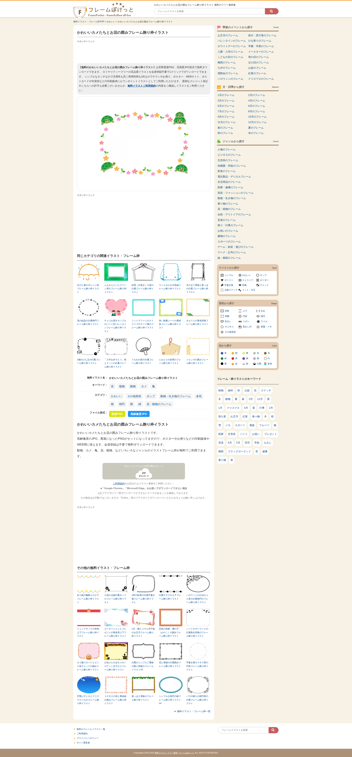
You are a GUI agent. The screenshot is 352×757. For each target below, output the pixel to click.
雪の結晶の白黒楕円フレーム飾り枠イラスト (88, 322)
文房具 (232, 434)
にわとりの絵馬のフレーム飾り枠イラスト (170, 361)
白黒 (259, 363)
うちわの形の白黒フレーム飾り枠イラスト (143, 361)
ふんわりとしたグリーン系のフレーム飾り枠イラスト (115, 289)
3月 (251, 399)
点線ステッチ (231, 290)
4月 (246, 407)
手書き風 (228, 285)
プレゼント (270, 434)
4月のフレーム (256, 100)
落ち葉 (222, 416)
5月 (238, 442)
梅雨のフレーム (227, 62)
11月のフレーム (227, 122)
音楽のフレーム (227, 219)
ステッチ (266, 390)
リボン (246, 321)
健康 (264, 451)
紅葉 (245, 416)
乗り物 (222, 460)
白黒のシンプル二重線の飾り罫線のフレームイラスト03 (143, 666)
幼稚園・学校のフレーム (232, 165)
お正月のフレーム (228, 35)
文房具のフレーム (228, 160)
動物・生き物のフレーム (175, 396)
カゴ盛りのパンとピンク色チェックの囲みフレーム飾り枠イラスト (88, 666)
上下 (245, 311)
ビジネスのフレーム (229, 154)
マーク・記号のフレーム (232, 252)
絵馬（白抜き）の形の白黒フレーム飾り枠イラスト (143, 289)
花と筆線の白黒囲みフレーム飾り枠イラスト (170, 664)
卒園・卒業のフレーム (261, 46)
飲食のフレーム (227, 171)
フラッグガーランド (239, 451)
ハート (244, 434)
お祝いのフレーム (228, 230)
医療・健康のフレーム (230, 187)
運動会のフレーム (228, 73)
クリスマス (233, 407)
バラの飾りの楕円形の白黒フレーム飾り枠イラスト (197, 700)
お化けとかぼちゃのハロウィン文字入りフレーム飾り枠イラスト (115, 666)
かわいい (111, 21)
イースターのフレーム (261, 51)
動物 (133, 386)
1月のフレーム (226, 95)
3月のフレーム (226, 100)
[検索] (271, 11)
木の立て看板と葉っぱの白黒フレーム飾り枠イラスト (197, 289)
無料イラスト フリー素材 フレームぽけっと (174, 753)
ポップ (151, 396)
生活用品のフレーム (229, 181)
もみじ (268, 442)
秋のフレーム (225, 132)
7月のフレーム (226, 111)
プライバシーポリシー (88, 738)
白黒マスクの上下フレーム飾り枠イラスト (170, 597)
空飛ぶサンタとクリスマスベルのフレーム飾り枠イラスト (88, 700)
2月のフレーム (256, 95)
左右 (263, 311)
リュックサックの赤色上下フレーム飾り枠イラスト (88, 632)
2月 (271, 407)
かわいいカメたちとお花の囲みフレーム (144, 466)
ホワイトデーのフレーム (232, 46)
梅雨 (220, 451)
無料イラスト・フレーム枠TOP (88, 21)
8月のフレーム (256, 111)
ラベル (264, 321)
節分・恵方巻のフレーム (262, 35)
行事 (262, 407)
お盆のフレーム (257, 67)
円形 (245, 316)
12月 (260, 399)
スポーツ (240, 425)
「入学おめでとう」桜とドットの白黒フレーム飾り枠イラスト (115, 363)
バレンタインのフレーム (232, 40)
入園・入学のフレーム (230, 51)
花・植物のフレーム (159, 404)
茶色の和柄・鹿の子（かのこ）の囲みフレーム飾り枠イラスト (170, 632)
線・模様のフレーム (229, 257)
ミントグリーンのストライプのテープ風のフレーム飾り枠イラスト (143, 324)
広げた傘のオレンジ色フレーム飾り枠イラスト (88, 289)
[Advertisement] (143, 52)
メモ (227, 425)
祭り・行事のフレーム (230, 225)
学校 (256, 442)
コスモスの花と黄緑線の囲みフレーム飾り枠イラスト (115, 700)
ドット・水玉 (248, 290)
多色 (199, 396)
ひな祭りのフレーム (259, 40)
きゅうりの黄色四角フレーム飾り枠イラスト (197, 322)
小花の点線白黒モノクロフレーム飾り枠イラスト (115, 599)
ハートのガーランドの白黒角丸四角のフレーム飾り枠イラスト (197, 632)
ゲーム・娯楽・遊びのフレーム (236, 246)
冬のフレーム (256, 132)
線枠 (230, 390)
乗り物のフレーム (228, 203)
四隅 (227, 316)
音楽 (220, 442)
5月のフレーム (226, 105)
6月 (230, 442)
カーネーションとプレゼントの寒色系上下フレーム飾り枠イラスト (115, 632)
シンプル (228, 275)
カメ (144, 386)
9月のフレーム (226, 116)
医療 (220, 434)
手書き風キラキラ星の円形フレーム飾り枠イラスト (197, 666)
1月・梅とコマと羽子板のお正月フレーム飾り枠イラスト (143, 632)
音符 (247, 442)
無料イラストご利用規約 (142, 85)
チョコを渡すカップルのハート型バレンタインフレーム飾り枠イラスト (115, 326)
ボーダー (264, 280)
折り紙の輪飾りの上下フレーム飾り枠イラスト (88, 599)
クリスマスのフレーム (261, 78)
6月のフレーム (256, 105)
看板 (252, 425)
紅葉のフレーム (257, 73)
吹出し (228, 321)
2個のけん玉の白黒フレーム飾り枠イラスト (88, 361)
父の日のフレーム (258, 62)
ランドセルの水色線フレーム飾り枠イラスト (170, 287)
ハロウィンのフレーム (230, 78)
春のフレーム (225, 127)
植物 (122, 386)
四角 (227, 311)
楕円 (122, 404)
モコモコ (229, 326)
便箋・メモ (266, 326)
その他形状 (134, 396)
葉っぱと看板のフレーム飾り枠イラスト (143, 698)
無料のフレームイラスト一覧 (91, 729)
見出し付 (247, 326)
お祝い (256, 434)
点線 (247, 390)
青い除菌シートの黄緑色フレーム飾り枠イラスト (170, 324)
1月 (220, 407)
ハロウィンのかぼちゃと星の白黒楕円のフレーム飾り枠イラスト (197, 599)
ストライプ (247, 280)
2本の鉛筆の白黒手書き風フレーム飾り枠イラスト (143, 599)
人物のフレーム (227, 149)
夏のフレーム (256, 127)
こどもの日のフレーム (230, 56)
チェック (264, 285)
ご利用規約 (119, 483)
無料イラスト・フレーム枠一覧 (193, 711)
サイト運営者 (83, 742)
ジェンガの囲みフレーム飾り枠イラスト (197, 361)
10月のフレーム (257, 116)
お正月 (234, 416)
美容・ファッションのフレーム (236, 192)
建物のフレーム (227, 236)
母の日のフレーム (258, 56)
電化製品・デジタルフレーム (234, 176)
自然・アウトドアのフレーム (234, 214)
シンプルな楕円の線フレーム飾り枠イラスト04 (170, 700)
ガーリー (228, 280)
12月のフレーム (257, 122)
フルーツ (264, 425)
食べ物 (256, 416)
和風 (244, 285)
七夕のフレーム (227, 67)
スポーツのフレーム (229, 241)
